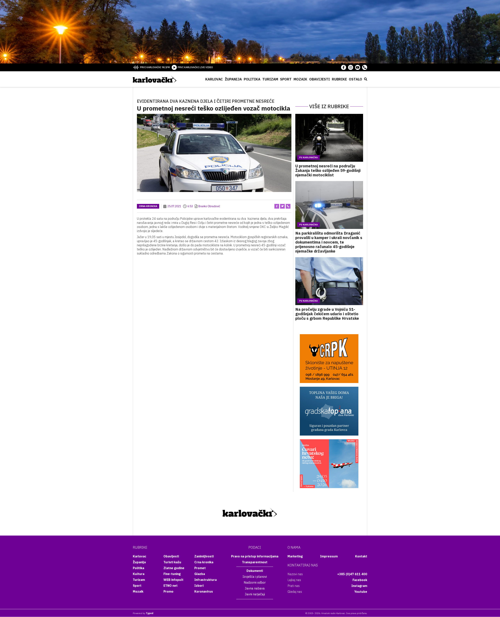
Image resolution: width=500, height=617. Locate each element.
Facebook (360, 580)
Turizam (270, 79)
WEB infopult (173, 580)
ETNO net (170, 586)
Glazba (199, 574)
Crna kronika (148, 206)
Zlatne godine (173, 568)
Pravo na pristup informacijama (254, 556)
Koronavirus (203, 591)
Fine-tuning (172, 574)
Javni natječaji (255, 594)
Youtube (360, 592)
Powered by (143, 613)
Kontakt (361, 556)
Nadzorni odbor (255, 582)
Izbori (199, 586)
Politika (252, 79)
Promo (168, 591)
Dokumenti (254, 571)
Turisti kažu (172, 562)
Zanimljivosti (204, 556)
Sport (286, 79)
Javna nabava (255, 588)
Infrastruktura (205, 580)
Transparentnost (254, 562)
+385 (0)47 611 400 (352, 574)
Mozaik (300, 79)
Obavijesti (319, 79)
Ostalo (355, 79)
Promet (200, 568)
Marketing (295, 556)
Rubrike (339, 79)
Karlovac (214, 79)
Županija (233, 79)
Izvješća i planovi (255, 577)
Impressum (329, 556)
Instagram (359, 586)
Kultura (138, 574)
